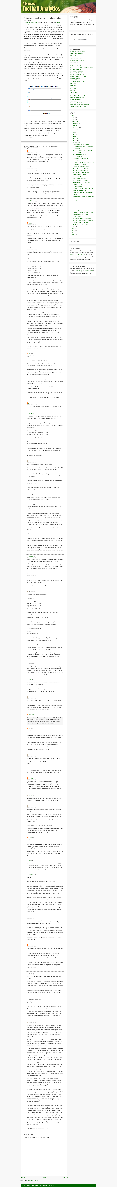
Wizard (30, 795)
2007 (73, 234)
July (74, 132)
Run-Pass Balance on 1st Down (77, 74)
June (74, 134)
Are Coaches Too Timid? (76, 99)
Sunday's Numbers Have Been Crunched (83, 220)
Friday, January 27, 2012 (31, 839)
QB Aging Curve (74, 62)
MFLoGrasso (31, 151)
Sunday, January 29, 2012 (31, 918)
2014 (73, 115)
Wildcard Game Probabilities (80, 208)
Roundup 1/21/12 (77, 152)
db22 (30, 200)
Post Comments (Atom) (32, 1180)
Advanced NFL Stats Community (78, 254)
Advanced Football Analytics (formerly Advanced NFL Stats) (40, 1185)
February (75, 138)
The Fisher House (88, 270)
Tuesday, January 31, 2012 (31, 974)
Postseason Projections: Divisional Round (83, 188)
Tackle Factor (73, 101)
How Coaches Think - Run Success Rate (79, 104)
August (75, 130)
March (75, 136)
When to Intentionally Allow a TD (78, 53)
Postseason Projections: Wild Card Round (83, 212)
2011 (73, 226)
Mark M (30, 837)
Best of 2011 (73, 87)
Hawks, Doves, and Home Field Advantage (80, 64)
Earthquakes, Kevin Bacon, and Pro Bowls (80, 65)
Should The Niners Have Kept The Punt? (82, 150)
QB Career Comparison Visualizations (82, 218)
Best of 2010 (73, 88)
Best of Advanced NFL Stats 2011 (81, 224)
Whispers (31, 556)
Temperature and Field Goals (80, 164)
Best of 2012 (73, 85)
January (75, 140)
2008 (73, 232)
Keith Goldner (32, 413)
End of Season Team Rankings (80, 214)
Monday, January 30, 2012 (31, 946)
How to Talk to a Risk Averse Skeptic (79, 96)
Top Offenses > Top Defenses (77, 81)
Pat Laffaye (31, 778)
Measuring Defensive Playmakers (78, 103)
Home (44, 1177)
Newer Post (23, 1177)
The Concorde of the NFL (76, 73)
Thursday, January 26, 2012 (31, 495)
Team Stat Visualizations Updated (81, 166)
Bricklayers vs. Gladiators (76, 71)
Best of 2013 (73, 83)
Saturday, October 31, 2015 (31, 1023)
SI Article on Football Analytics (77, 51)
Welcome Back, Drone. (78, 216)
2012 (73, 119)
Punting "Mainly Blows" (78, 200)
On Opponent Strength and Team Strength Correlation (42, 17)
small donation (79, 270)
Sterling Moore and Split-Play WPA (81, 144)
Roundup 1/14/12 (77, 176)
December (76, 121)
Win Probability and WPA (76, 80)
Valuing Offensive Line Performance (79, 94)
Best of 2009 (73, 90)
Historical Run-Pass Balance (77, 97)
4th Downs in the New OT (76, 58)
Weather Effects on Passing (79, 178)
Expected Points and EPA (76, 78)
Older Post (65, 1177)
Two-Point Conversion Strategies (78, 106)
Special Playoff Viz (77, 210)
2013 (73, 117)
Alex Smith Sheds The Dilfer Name (81, 168)
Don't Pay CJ (73, 55)
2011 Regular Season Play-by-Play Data (82, 206)
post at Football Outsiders (32, 22)
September (76, 127)
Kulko (30, 679)
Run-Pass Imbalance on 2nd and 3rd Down (80, 76)
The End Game (74, 92)
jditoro (30, 403)
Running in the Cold (77, 156)
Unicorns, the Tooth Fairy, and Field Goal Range (81, 67)
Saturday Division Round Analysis (81, 172)
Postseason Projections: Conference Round (83, 162)
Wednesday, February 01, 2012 (32, 1001)
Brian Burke (31, 714)
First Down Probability (75, 69)
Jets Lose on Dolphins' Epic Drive (81, 222)
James (30, 860)
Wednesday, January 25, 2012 (32, 152)
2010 (73, 228)
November (76, 123)
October (75, 125)
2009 (73, 230)
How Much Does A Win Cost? (80, 190)
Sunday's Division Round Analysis (81, 170)
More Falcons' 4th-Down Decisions (81, 202)
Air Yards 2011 (76, 142)
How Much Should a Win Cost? (77, 60)
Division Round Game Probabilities (81, 180)
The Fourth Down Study (76, 57)
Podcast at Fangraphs (78, 186)
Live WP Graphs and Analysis (80, 174)
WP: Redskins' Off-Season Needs (81, 204)
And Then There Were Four (79, 154)
